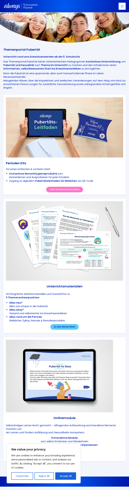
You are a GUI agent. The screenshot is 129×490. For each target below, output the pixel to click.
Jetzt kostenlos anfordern (65, 189)
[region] (44, 463)
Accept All (66, 476)
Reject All (44, 476)
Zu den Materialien (64, 326)
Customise (22, 476)
